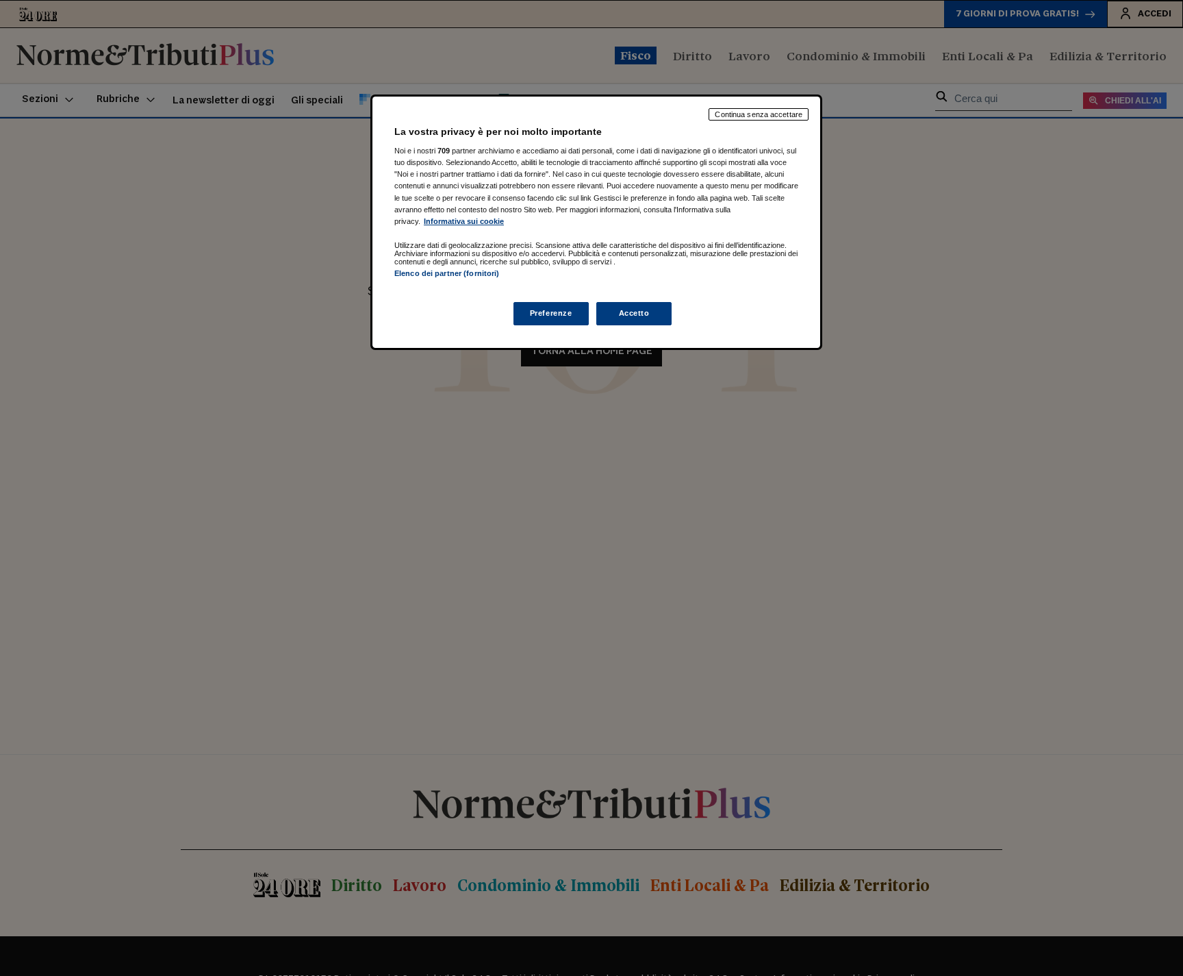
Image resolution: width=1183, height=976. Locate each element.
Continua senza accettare (758, 114)
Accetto (634, 313)
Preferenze (551, 313)
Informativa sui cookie (464, 220)
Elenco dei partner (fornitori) (446, 273)
